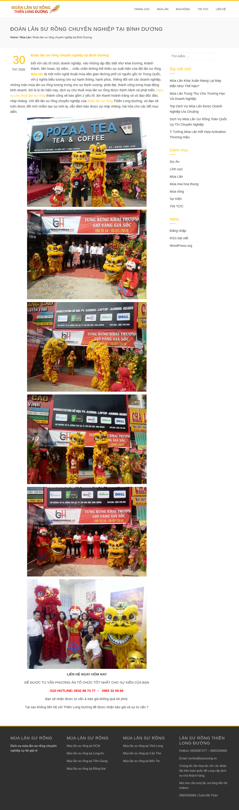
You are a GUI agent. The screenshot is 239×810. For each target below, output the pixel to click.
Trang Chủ (142, 9)
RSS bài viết (179, 238)
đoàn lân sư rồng (100, 101)
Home (14, 37)
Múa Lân (162, 9)
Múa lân (37, 74)
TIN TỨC (176, 206)
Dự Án (174, 162)
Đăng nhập (178, 231)
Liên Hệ (221, 9)
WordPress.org (181, 246)
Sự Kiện (176, 199)
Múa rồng (183, 9)
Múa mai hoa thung (184, 184)
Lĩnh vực (176, 169)
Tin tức (203, 9)
